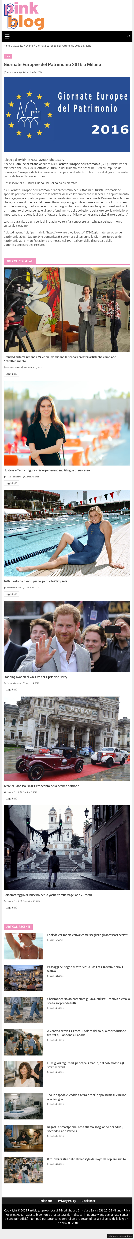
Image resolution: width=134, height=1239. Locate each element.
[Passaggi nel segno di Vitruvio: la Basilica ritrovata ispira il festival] (23, 978)
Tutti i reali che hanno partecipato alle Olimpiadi (35, 581)
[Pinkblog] (24, 15)
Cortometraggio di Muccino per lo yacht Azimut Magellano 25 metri (48, 895)
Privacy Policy (67, 1201)
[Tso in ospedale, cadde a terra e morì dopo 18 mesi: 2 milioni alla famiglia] (23, 1106)
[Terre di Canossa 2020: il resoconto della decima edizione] (67, 739)
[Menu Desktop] (7, 36)
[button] (129, 37)
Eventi (8, 56)
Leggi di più (11, 373)
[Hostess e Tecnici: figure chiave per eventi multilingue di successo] (67, 423)
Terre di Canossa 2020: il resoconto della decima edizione (41, 786)
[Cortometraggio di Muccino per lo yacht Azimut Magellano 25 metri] (67, 847)
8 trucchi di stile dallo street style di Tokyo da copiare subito (86, 1159)
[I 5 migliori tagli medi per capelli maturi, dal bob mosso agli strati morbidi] (23, 1074)
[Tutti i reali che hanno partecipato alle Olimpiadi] (67, 533)
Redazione (46, 1201)
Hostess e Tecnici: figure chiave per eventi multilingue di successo (47, 470)
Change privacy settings (120, 1235)
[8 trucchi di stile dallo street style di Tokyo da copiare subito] (23, 1170)
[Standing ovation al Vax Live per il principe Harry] (67, 636)
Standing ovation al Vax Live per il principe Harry (35, 677)
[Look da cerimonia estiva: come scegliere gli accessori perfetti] (23, 946)
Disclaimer (88, 1201)
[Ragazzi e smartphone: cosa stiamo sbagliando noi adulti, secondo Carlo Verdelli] (23, 1138)
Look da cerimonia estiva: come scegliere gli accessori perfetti (87, 935)
